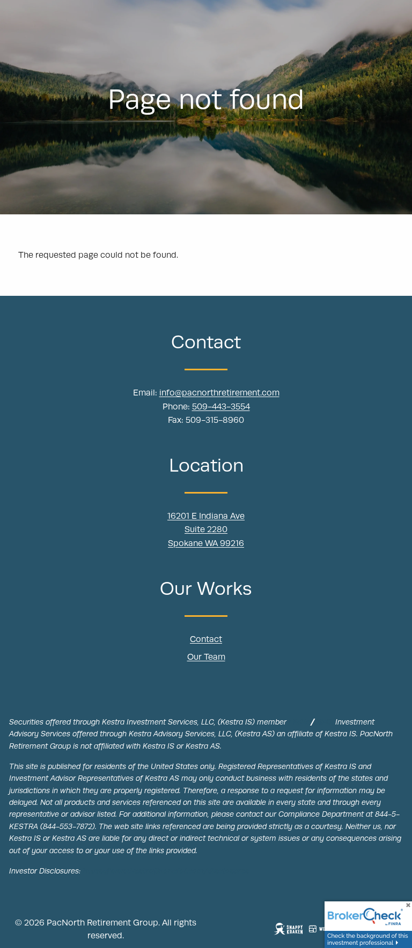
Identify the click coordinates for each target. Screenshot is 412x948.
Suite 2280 (206, 529)
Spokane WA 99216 (206, 543)
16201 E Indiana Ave (206, 516)
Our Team (206, 657)
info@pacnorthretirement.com (219, 393)
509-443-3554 (221, 407)
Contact (206, 639)
